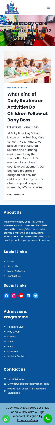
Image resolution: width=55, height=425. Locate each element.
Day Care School (17, 88)
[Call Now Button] (48, 418)
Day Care (12, 351)
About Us (12, 266)
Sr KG (10, 346)
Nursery (11, 336)
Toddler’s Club (15, 326)
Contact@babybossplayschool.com (28, 383)
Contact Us (14, 276)
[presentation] (27, 67)
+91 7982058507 (16, 378)
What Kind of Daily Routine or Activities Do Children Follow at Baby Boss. (27, 107)
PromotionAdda (27, 420)
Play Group (13, 331)
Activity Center (16, 356)
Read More (15, 194)
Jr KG (10, 341)
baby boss (15, 127)
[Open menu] (48, 7)
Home (10, 261)
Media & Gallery (16, 271)
